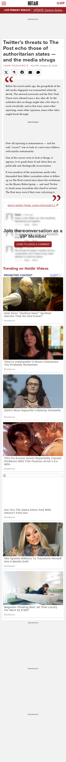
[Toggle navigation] (4, 3)
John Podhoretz (16, 65)
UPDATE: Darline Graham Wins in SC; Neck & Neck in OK (48, 10)
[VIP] (60, 3)
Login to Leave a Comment (33, 244)
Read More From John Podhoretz (32, 205)
